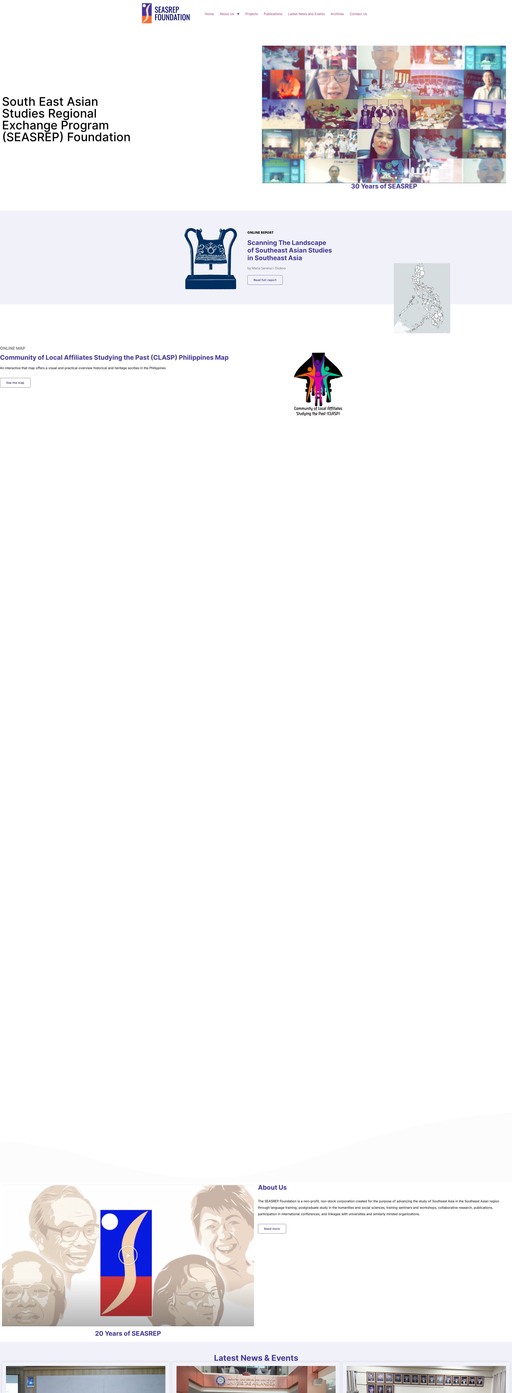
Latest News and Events (306, 14)
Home (209, 14)
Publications (273, 14)
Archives (337, 14)
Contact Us (358, 14)
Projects (251, 14)
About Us (227, 14)
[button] (384, 114)
